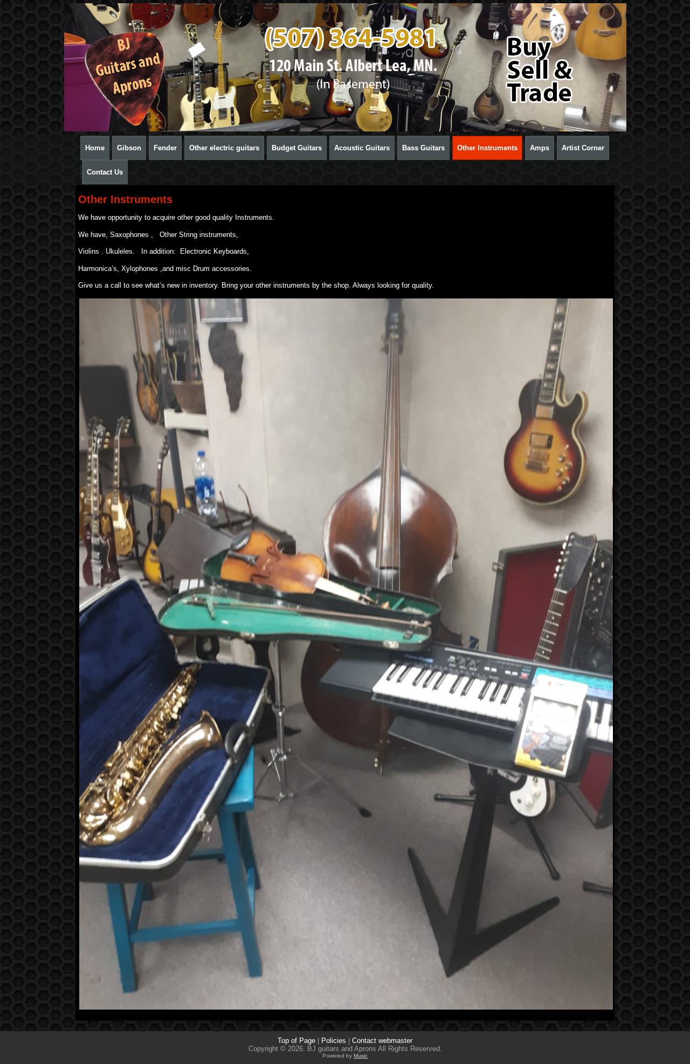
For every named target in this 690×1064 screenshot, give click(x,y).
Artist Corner (583, 148)
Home (95, 148)
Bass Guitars (423, 148)
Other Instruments (487, 148)
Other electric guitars (224, 148)
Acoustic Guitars (362, 148)
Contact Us (105, 172)
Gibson (129, 148)
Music (361, 1056)
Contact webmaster (382, 1041)
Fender (165, 148)
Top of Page (296, 1041)
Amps (539, 148)
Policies (333, 1041)
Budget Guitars (297, 148)
